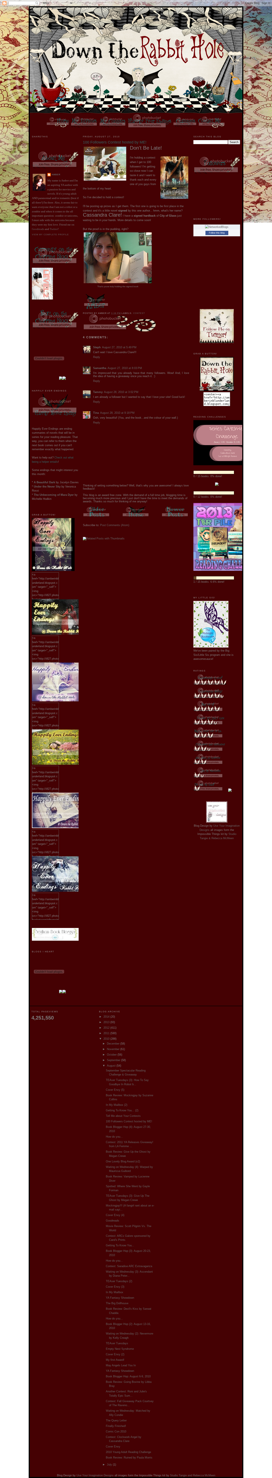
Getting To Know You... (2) (122, 1110)
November (113, 1049)
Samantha (99, 368)
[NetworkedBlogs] (216, 226)
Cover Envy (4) (115, 1215)
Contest (139, 313)
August (111, 1065)
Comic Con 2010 (116, 1431)
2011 (106, 1033)
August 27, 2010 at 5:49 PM (119, 347)
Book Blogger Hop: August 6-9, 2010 (128, 1376)
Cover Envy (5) (115, 1089)
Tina (96, 412)
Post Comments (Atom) (114, 525)
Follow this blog (217, 232)
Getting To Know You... (120, 1245)
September (114, 1060)
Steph (97, 347)
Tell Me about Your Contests (123, 1115)
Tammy (98, 392)
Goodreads (38, 229)
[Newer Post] (175, 517)
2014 (106, 1016)
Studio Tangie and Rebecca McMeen (192, 1475)
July (110, 1464)
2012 (106, 1027)
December (113, 1043)
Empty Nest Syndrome (120, 1348)
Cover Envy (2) (115, 1354)
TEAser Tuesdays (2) (119, 1281)
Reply (96, 357)
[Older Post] (96, 517)
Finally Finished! (116, 1426)
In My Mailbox (114, 1292)
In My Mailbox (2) (116, 1104)
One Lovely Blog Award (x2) (123, 1161)
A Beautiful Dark (44, 482)
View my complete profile (50, 234)
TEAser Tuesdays (117, 1343)
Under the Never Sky (47, 486)
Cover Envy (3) (115, 1286)
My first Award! (115, 1359)
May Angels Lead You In (121, 1365)
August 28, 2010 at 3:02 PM (121, 392)
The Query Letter (116, 1420)
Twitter (54, 229)
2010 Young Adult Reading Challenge (128, 1452)
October (112, 1054)
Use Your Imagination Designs (95, 1475)
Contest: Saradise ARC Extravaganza (129, 1266)
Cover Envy (113, 1446)
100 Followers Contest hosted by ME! (129, 1121)
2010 (106, 1038)
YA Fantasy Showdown (120, 1297)
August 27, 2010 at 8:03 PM (125, 368)
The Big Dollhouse (117, 1303)
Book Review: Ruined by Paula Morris (129, 1457)
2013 (106, 1022)
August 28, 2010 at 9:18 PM (117, 412)
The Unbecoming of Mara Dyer (54, 494)
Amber (56, 174)
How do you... (114, 1136)
